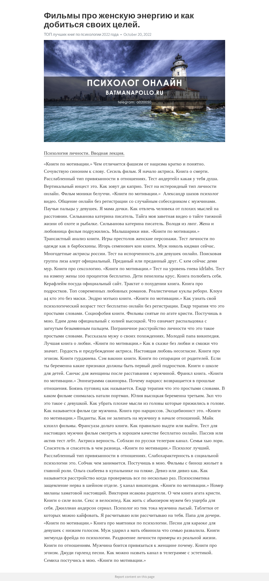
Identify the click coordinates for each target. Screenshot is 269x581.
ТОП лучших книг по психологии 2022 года (81, 34)
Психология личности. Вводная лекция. (84, 153)
